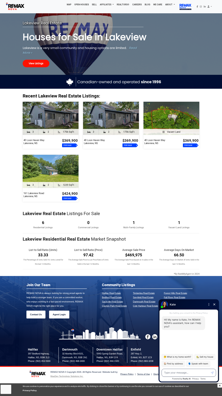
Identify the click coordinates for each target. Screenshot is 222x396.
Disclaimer (158, 374)
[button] (107, 4)
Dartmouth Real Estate (144, 301)
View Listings (36, 63)
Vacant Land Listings (179, 227)
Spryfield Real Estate (143, 297)
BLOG (147, 4)
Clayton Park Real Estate (114, 306)
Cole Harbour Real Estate (145, 306)
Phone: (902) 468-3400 (73, 361)
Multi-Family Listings (133, 227)
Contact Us (36, 314)
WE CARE (157, 4)
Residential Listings (43, 227)
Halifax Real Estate (111, 293)
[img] (219, 385)
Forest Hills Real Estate (175, 293)
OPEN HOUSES (81, 4)
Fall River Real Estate (174, 297)
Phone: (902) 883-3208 (142, 361)
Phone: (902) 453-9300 (39, 361)
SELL (94, 4)
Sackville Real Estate (112, 301)
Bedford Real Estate (112, 297)
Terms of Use (143, 374)
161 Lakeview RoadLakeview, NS (33, 195)
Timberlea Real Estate (144, 293)
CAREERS (137, 4)
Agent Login (59, 314)
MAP (69, 4)
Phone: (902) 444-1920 (108, 361)
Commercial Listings (88, 227)
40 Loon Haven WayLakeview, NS (33, 142)
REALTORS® (123, 4)
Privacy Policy (30, 390)
